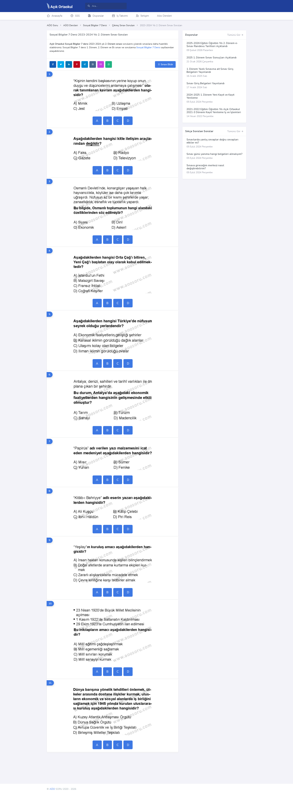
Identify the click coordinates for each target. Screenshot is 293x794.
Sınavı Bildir (166, 64)
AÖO (52, 789)
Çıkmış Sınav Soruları (123, 25)
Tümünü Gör (234, 35)
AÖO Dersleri (70, 25)
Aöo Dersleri (164, 15)
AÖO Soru (52, 25)
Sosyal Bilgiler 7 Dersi (95, 25)
